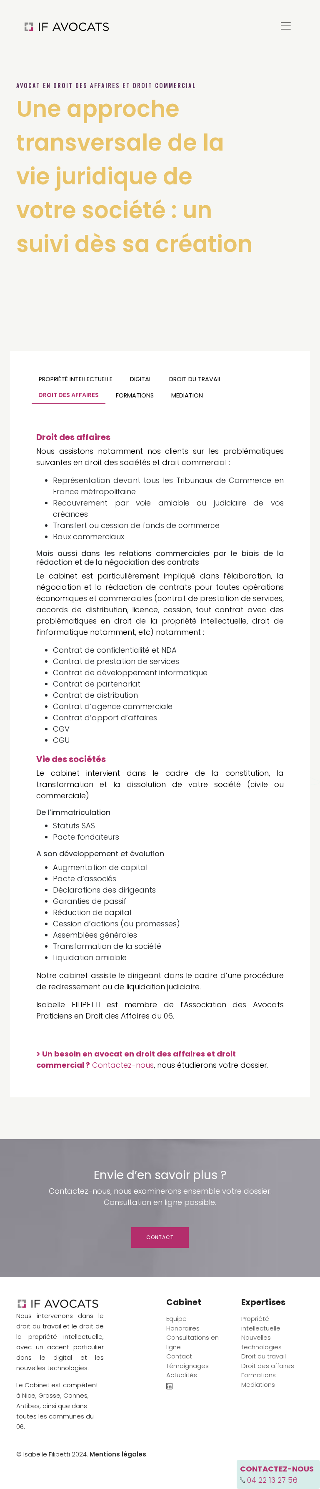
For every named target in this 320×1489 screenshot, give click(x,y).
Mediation (187, 395)
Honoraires (183, 1328)
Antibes (28, 1405)
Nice (28, 1395)
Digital (141, 379)
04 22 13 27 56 (272, 1480)
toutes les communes (50, 1416)
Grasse (49, 1395)
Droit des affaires (68, 395)
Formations (135, 395)
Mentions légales (118, 1454)
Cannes (75, 1395)
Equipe (176, 1318)
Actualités (181, 1375)
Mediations (258, 1384)
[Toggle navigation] (286, 26)
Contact (160, 1237)
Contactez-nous (123, 1065)
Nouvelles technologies (261, 1342)
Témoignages (187, 1365)
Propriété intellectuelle (75, 379)
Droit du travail (195, 379)
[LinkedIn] (169, 1387)
